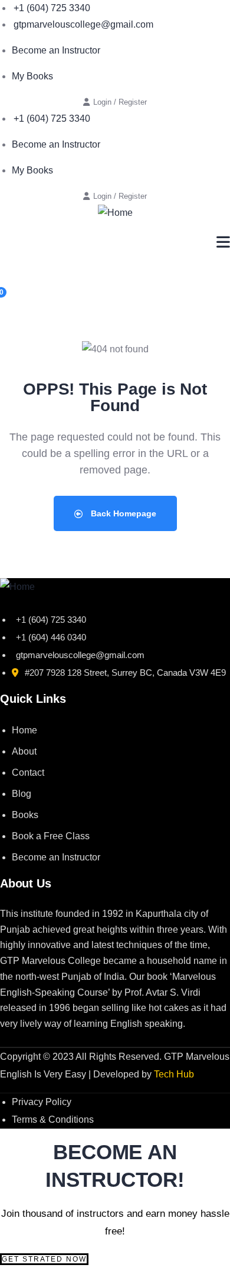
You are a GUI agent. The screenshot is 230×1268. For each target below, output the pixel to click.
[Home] (115, 213)
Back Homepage (122, 513)
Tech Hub (174, 1074)
